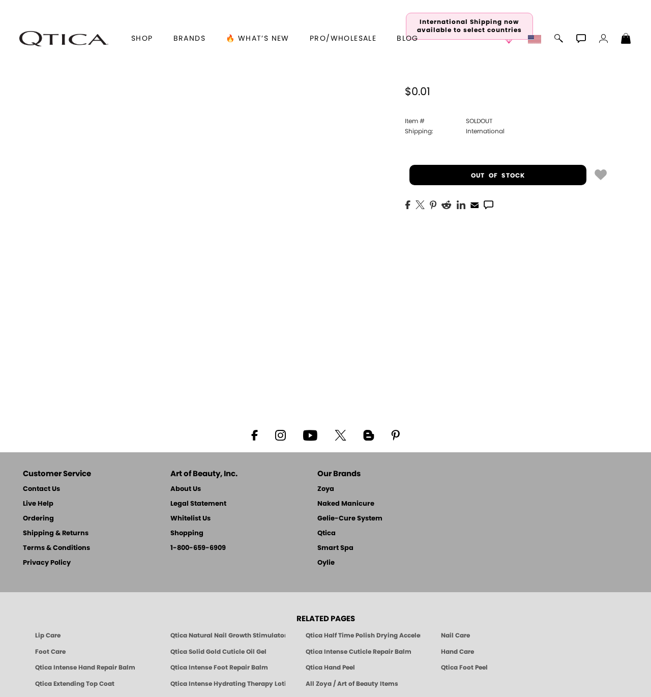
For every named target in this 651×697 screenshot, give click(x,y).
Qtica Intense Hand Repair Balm (85, 667)
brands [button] (189, 38)
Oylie (326, 563)
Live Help (38, 504)
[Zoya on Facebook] (254, 434)
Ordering (38, 518)
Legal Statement (198, 504)
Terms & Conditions (56, 548)
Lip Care (48, 635)
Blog (408, 38)
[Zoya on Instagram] (280, 434)
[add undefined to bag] (600, 174)
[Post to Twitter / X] (420, 204)
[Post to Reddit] (446, 204)
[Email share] (474, 204)
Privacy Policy (47, 563)
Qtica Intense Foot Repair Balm (219, 667)
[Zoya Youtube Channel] (310, 434)
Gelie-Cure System (349, 518)
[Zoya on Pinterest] (395, 434)
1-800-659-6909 (198, 548)
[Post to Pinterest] (433, 204)
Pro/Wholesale (343, 38)
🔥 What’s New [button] (257, 38)
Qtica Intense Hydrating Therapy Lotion (227, 684)
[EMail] (474, 204)
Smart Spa (335, 548)
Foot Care (50, 652)
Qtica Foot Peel (464, 667)
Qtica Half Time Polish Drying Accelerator (363, 635)
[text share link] (488, 204)
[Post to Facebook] (408, 204)
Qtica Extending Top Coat (74, 684)
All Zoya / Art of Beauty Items (352, 684)
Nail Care (455, 635)
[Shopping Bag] (626, 39)
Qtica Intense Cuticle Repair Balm (358, 652)
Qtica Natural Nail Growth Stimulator (227, 635)
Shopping (186, 533)
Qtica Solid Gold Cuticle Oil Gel (218, 652)
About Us (185, 489)
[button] (63, 38)
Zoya (325, 489)
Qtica (326, 533)
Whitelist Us (190, 518)
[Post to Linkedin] (461, 204)
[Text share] (488, 204)
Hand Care (457, 652)
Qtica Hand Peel (330, 667)
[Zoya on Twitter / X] (340, 434)
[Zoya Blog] (368, 434)
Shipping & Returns (55, 533)
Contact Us (41, 489)
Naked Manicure (345, 504)
